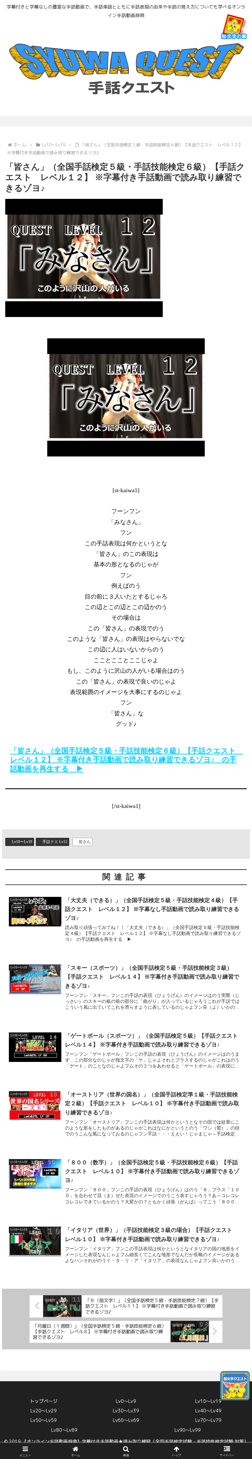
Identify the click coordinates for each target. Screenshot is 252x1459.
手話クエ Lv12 (54, 841)
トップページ (43, 1401)
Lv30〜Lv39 (126, 1410)
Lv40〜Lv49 (208, 1410)
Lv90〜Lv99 (188, 1430)
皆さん (85, 841)
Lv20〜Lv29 (44, 1410)
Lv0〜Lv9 (126, 1401)
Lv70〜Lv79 (208, 1420)
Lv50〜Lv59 (44, 1420)
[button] (233, 1094)
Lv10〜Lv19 (22, 841)
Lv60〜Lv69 (126, 1420)
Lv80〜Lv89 (64, 1430)
